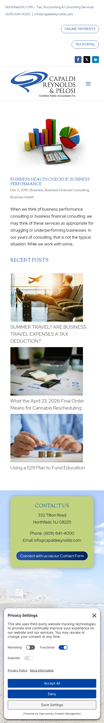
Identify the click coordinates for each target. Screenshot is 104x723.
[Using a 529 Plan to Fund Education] (46, 439)
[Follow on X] (86, 59)
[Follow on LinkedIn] (95, 59)
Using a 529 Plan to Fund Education (47, 467)
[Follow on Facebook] (78, 59)
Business (36, 190)
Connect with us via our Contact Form (52, 555)
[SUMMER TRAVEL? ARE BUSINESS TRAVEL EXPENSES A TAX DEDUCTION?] (46, 298)
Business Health (22, 197)
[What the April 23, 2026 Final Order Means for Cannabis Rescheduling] (46, 372)
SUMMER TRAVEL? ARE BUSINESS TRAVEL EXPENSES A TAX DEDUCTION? (48, 334)
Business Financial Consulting (67, 190)
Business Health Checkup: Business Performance (50, 182)
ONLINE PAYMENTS (80, 29)
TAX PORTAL (85, 44)
